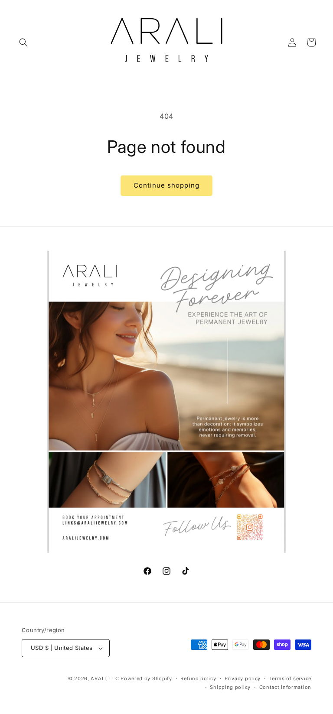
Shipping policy (230, 687)
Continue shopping (166, 185)
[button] (23, 42)
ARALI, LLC (105, 678)
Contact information (285, 687)
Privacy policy (243, 678)
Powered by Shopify (146, 678)
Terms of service (290, 678)
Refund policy (198, 678)
